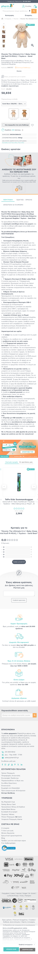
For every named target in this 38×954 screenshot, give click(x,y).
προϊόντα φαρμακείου (9, 740)
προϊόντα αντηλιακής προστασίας (13, 746)
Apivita (18, 893)
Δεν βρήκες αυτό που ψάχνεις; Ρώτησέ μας (19, 587)
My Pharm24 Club (8, 802)
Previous (3, 24)
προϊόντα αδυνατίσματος (20, 738)
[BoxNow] (32, 882)
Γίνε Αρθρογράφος (8, 843)
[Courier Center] (15, 887)
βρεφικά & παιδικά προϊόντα (20, 744)
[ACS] (23, 887)
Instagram (5, 765)
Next (3, 49)
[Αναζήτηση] (34, 11)
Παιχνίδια (21, 142)
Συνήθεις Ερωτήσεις (9, 783)
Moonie (19, 71)
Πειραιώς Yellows (7, 814)
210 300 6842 (10, 752)
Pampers (28, 895)
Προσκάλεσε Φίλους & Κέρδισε (13, 807)
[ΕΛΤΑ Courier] (5, 882)
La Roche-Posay (12, 895)
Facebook (2, 765)
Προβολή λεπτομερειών (26, 944)
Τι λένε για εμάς (7, 830)
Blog (3, 838)
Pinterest (15, 765)
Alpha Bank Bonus (8, 809)
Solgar (25, 893)
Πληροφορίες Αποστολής (10, 775)
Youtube (12, 765)
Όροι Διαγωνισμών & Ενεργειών (13, 790)
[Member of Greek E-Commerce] (7, 900)
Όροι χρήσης (7, 920)
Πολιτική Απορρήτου (20, 920)
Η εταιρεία (5, 828)
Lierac (13, 893)
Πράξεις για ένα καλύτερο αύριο (13, 840)
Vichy (22, 895)
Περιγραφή (8, 200)
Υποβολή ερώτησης (19, 600)
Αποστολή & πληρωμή (13, 205)
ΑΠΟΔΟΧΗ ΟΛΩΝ (11, 949)
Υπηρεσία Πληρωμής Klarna (11, 819)
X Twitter (18, 765)
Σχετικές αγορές (12, 462)
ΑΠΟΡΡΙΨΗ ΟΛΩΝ (27, 949)
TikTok (8, 765)
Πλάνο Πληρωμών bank (11, 817)
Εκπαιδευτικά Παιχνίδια (9, 142)
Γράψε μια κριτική (19, 562)
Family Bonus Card (8, 804)
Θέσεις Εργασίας (7, 833)
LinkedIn (21, 765)
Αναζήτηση (35, 715)
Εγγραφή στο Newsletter (10, 788)
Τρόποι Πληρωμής (8, 773)
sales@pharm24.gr (12, 757)
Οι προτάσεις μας (26, 462)
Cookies (32, 920)
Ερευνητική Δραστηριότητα (11, 835)
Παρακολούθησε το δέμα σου (12, 780)
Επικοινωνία (5, 785)
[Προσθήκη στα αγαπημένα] (32, 125)
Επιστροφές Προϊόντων (10, 778)
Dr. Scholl (32, 893)
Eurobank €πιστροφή (9, 812)
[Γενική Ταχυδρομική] (14, 882)
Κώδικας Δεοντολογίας (11, 922)
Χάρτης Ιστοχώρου (28, 922)
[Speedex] (23, 882)
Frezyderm (5, 893)
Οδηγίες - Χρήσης (24, 200)
